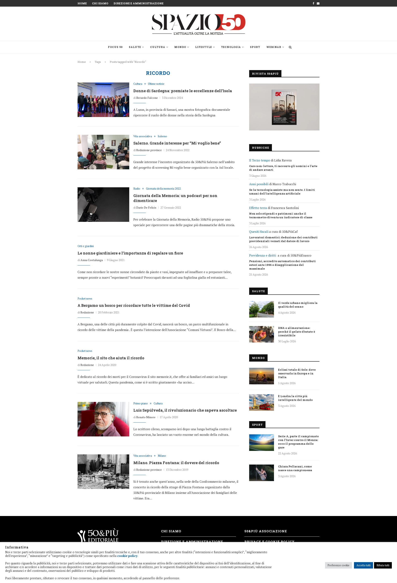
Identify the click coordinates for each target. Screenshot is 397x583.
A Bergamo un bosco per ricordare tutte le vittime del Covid (134, 305)
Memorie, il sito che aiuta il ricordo (111, 357)
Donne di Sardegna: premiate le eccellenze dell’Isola (182, 90)
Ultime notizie (156, 84)
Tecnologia (231, 47)
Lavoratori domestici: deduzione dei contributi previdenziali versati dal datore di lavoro (283, 239)
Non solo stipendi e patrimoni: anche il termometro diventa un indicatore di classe (280, 215)
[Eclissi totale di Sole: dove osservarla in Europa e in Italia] (261, 376)
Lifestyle (203, 47)
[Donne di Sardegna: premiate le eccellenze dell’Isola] (103, 99)
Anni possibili (258, 184)
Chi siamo (100, 3)
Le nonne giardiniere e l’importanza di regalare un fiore (130, 253)
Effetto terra (258, 208)
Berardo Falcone (147, 98)
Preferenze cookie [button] (338, 565)
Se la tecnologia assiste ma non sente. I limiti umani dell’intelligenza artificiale (282, 191)
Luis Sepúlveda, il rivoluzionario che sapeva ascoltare (185, 410)
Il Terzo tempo (259, 160)
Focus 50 (115, 47)
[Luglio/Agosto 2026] (284, 107)
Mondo (180, 47)
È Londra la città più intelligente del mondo (295, 398)
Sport (255, 47)
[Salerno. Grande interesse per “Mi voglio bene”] (103, 152)
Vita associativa (142, 136)
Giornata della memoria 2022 (163, 188)
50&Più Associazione (265, 531)
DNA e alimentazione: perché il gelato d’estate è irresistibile (296, 331)
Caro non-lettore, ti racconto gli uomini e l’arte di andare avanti (283, 168)
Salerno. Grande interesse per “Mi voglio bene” (177, 143)
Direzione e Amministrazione (139, 3)
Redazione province (149, 150)
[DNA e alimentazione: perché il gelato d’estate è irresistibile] (261, 334)
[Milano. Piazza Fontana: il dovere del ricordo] (103, 471)
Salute (135, 47)
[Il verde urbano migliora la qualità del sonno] (261, 309)
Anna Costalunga (91, 260)
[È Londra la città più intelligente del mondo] (261, 402)
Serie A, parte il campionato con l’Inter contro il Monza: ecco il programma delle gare (298, 441)
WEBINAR (273, 47)
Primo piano (140, 403)
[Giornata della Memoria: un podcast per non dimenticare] (103, 204)
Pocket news (85, 298)
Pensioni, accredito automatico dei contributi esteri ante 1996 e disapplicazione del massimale (282, 264)
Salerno (162, 136)
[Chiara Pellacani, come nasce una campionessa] (261, 473)
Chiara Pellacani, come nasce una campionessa (295, 468)
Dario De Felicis (146, 207)
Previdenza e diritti (262, 255)
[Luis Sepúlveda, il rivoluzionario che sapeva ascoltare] (103, 419)
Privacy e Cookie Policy (269, 542)
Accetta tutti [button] (363, 565)
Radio (136, 188)
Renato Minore (145, 417)
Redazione (87, 312)
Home (82, 3)
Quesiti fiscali (258, 231)
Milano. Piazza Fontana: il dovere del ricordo (176, 462)
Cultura (157, 47)
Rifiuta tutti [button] (383, 565)
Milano (162, 456)
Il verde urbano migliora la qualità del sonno (297, 304)
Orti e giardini (86, 246)
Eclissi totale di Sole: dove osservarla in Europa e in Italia (297, 373)
